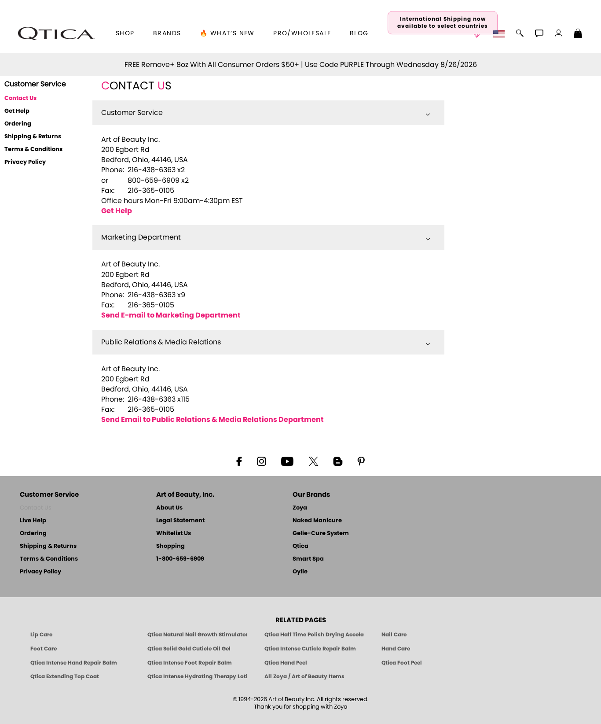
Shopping (170, 546)
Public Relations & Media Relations (161, 342)
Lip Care (41, 634)
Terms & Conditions (33, 149)
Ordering (17, 124)
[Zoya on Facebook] (239, 460)
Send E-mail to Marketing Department (171, 315)
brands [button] (167, 33)
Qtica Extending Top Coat (64, 676)
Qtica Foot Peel (401, 662)
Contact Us (35, 508)
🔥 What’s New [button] (227, 33)
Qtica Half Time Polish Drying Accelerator (314, 634)
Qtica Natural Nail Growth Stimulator (197, 634)
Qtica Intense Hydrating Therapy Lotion (197, 676)
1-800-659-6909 (180, 559)
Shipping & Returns (32, 137)
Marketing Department (141, 237)
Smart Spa (308, 559)
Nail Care (394, 634)
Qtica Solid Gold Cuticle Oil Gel (189, 648)
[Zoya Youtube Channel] (287, 460)
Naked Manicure (317, 521)
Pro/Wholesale (302, 33)
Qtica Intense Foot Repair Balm (189, 662)
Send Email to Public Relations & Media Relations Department (212, 419)
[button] (56, 33)
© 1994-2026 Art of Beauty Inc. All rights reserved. (301, 703)
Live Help (33, 521)
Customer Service (132, 112)
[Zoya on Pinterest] (361, 460)
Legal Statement (180, 521)
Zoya (300, 508)
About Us (169, 508)
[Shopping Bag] (578, 34)
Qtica (300, 546)
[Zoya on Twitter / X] (313, 460)
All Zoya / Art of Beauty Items (304, 676)
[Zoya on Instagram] (261, 460)
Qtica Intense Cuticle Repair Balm (310, 648)
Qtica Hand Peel (285, 662)
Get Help (16, 111)
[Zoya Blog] (337, 460)
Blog (359, 33)
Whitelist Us (173, 533)
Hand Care (395, 648)
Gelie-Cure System (321, 533)
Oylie (300, 572)
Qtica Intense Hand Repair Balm (73, 662)
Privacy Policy (25, 162)
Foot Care (43, 648)
